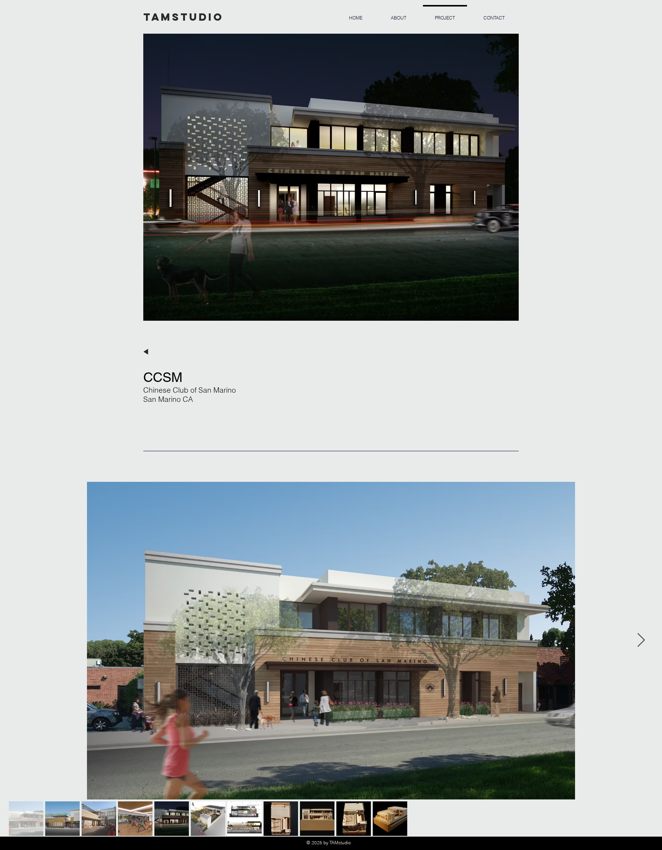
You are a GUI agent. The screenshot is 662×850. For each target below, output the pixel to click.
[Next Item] (641, 640)
